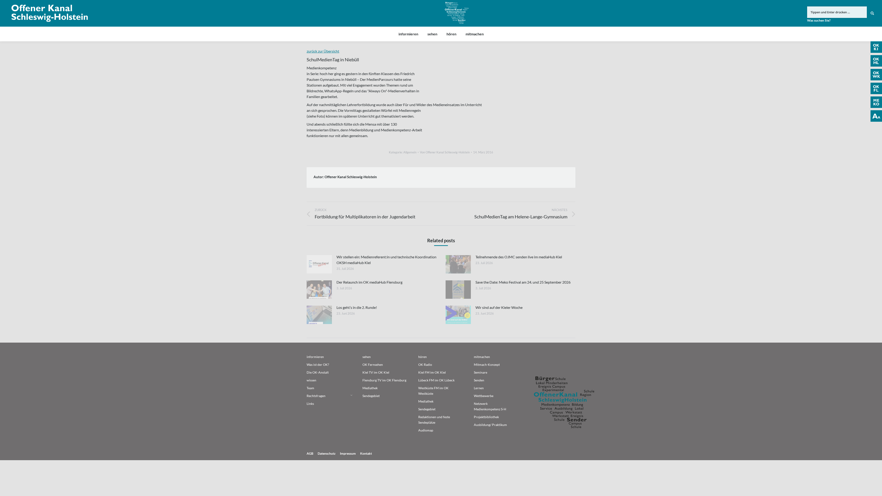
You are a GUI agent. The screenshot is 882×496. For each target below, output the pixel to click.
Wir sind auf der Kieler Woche (499, 307)
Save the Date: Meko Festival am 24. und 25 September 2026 (523, 282)
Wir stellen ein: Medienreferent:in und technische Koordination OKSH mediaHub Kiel (386, 260)
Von (445, 152)
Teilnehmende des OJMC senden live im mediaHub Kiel (518, 257)
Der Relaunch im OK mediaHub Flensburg (369, 282)
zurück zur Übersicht (323, 51)
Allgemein (409, 152)
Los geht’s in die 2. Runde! (356, 307)
